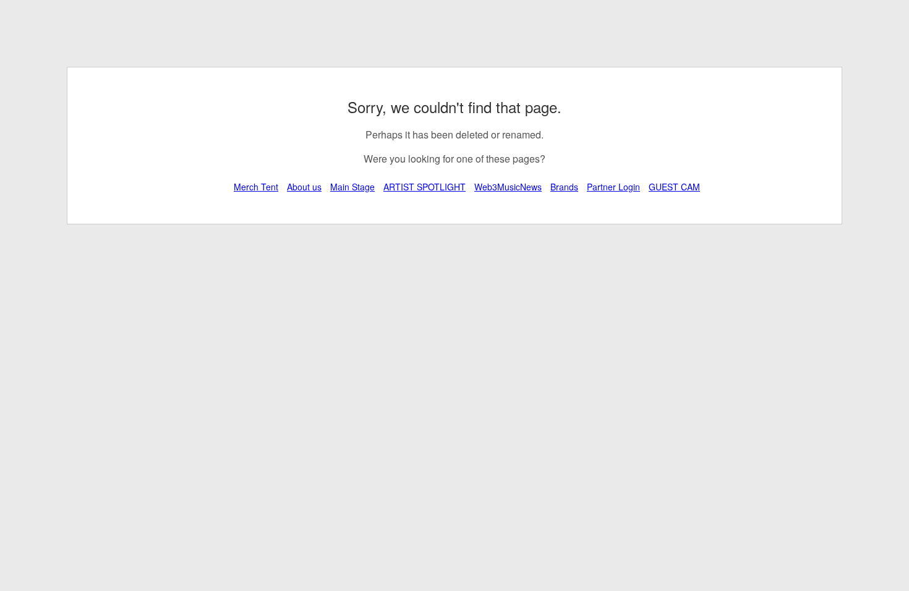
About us (304, 187)
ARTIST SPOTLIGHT (424, 187)
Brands (564, 187)
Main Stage (352, 187)
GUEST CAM (674, 187)
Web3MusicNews (508, 187)
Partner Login (613, 187)
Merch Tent (256, 187)
